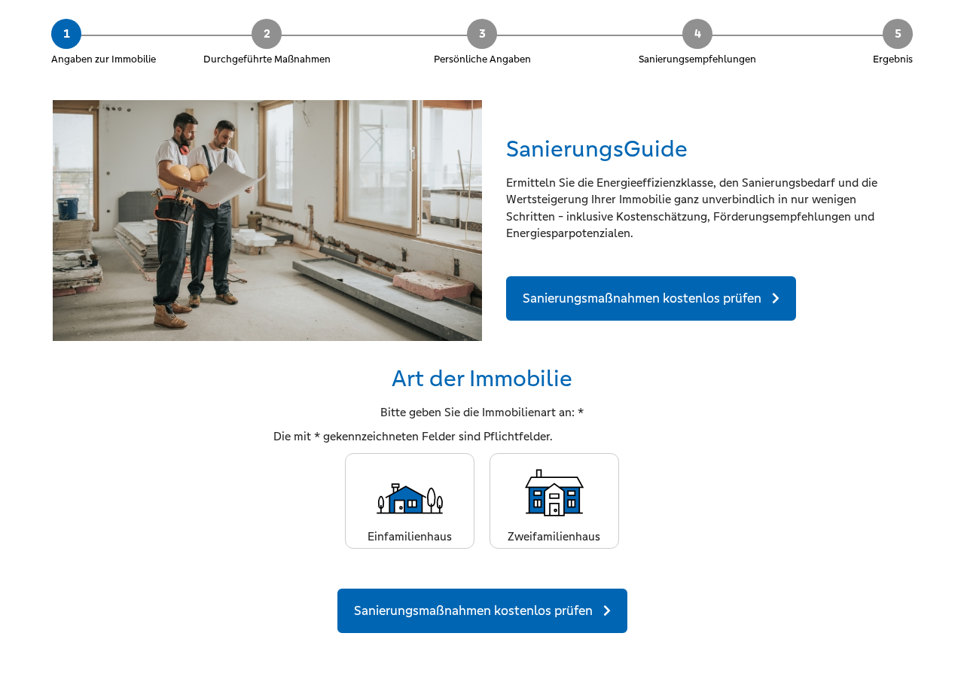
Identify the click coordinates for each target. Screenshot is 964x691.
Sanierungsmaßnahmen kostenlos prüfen (643, 298)
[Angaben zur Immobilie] (105, 27)
